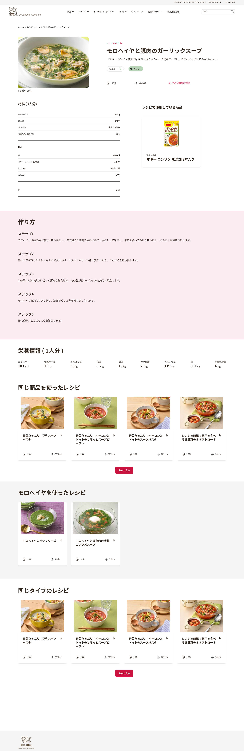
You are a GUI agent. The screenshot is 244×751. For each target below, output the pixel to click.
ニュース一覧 (230, 2)
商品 (69, 11)
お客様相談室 (213, 2)
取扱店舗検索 (173, 11)
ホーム (21, 27)
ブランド (82, 11)
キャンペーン (137, 11)
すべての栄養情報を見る (179, 83)
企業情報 (177, 2)
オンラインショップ (102, 11)
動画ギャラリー (155, 11)
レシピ (121, 11)
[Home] (25, 11)
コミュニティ (201, 2)
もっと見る (124, 470)
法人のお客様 (188, 2)
